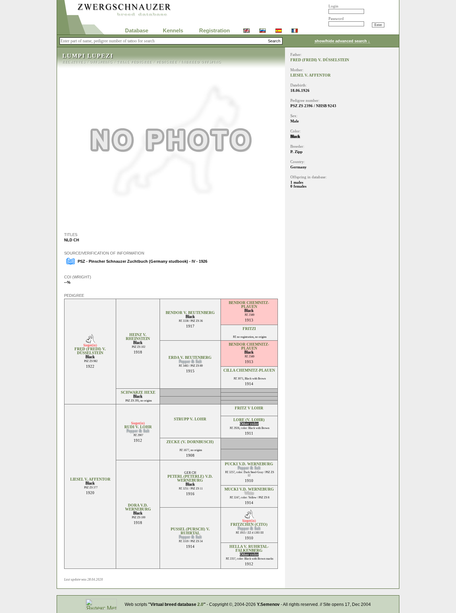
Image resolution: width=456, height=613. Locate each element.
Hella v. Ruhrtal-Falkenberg (249, 548)
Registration (214, 30)
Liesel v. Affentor (90, 479)
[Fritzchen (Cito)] (249, 517)
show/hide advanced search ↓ (342, 41)
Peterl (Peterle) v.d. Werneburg (190, 478)
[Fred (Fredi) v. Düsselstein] (90, 342)
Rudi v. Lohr (138, 427)
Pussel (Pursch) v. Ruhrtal (190, 531)
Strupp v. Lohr (190, 419)
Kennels (173, 30)
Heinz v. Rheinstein (138, 337)
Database (136, 30)
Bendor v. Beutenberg (190, 313)
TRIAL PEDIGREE (134, 62)
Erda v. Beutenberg (190, 358)
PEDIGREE (166, 62)
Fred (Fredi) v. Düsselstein (90, 351)
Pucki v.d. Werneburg (249, 464)
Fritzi (249, 329)
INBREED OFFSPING (201, 62)
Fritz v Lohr (249, 408)
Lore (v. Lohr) (249, 420)
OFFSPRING (101, 62)
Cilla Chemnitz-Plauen (249, 370)
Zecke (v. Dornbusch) (190, 442)
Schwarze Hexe (138, 392)
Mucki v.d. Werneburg (249, 489)
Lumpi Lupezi (87, 56)
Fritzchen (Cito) (249, 524)
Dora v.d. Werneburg (138, 507)
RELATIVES (74, 62)
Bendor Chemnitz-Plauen (249, 305)
